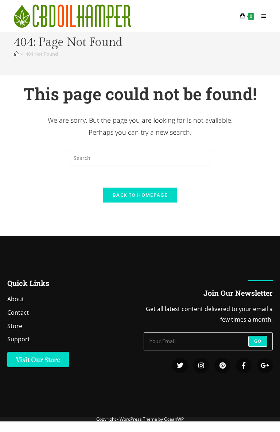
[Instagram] (201, 365)
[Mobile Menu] (261, 15)
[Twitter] (180, 365)
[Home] (16, 54)
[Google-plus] (265, 365)
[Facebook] (244, 365)
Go (257, 341)
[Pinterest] (222, 365)
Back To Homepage (140, 195)
